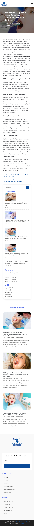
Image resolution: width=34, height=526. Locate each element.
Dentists (6, 483)
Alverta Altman (10, 23)
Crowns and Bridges (10, 281)
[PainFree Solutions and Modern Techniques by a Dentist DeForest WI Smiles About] (10, 232)
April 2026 (7, 296)
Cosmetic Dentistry (9, 277)
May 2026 (7, 294)
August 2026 (8, 288)
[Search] (27, 187)
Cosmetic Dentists (9, 279)
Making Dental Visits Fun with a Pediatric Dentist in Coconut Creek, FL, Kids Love (15, 374)
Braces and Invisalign (10, 273)
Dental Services (8, 486)
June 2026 (7, 292)
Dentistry (7, 25)
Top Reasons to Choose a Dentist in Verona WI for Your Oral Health (14, 414)
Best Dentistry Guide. (22, 522)
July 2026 (7, 290)
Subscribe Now (17, 466)
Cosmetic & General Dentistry (12, 275)
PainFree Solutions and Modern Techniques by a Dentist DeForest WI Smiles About (15, 334)
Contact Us (7, 492)
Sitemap (22, 523)
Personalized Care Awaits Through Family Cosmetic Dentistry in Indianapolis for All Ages (16, 203)
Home (6, 477)
